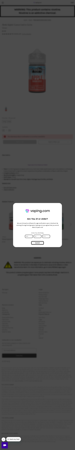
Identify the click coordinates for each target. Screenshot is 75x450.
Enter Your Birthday (37, 233)
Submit (37, 243)
